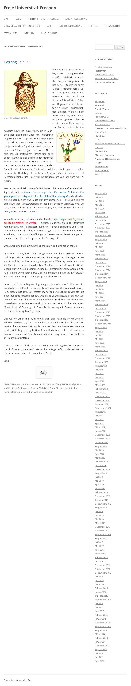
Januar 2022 (100, 392)
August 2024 (101, 281)
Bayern (34, 388)
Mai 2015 (99, 607)
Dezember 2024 (102, 266)
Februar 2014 (101, 637)
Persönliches (10, 33)
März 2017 (100, 553)
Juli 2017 (99, 542)
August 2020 (101, 446)
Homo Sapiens (102, 132)
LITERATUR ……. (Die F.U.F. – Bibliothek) (22, 26)
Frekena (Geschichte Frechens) (43, 19)
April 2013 (99, 660)
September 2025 (103, 235)
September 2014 (103, 626)
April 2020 (99, 454)
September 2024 (103, 277)
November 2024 (102, 270)
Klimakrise (100, 135)
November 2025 (102, 227)
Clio (49, 26)
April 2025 (99, 250)
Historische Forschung (70, 26)
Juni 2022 (99, 373)
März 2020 (100, 457)
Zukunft (99, 174)
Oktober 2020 (101, 442)
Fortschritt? (100, 70)
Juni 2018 (99, 515)
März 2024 (100, 300)
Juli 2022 (99, 369)
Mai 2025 (99, 247)
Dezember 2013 (102, 645)
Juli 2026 (99, 197)
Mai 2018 (99, 519)
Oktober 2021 (101, 404)
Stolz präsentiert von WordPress (18, 680)
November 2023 (102, 316)
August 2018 (101, 507)
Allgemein (76, 384)
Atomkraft (100, 105)
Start (6, 19)
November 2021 (102, 400)
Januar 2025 (100, 262)
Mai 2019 (99, 480)
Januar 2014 (100, 641)
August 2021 (101, 411)
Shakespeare (101, 166)
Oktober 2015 (101, 595)
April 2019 (99, 484)
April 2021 (99, 423)
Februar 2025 (101, 258)
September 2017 (103, 534)
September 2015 (103, 599)
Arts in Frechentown (76, 19)
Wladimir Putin (102, 170)
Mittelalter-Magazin (104, 155)
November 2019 (102, 469)
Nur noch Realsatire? (105, 82)
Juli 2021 (99, 415)
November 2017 (102, 530)
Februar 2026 (101, 216)
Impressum (29, 33)
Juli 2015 (99, 603)
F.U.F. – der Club (49, 33)
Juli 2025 (99, 243)
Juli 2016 (99, 576)
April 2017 (99, 549)
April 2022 (99, 381)
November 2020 (102, 438)
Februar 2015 (101, 615)
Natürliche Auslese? (104, 74)
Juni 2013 (99, 657)
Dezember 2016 (102, 565)
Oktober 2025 (101, 231)
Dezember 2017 (102, 526)
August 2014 (101, 630)
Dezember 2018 (102, 496)
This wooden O (112, 26)
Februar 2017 (101, 557)
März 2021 (100, 427)
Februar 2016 (101, 588)
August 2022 (101, 365)
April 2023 (99, 342)
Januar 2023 (100, 354)
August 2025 (101, 239)
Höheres (93, 26)
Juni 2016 (99, 580)
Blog (18, 19)
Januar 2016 (100, 592)
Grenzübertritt (57, 388)
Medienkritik (101, 151)
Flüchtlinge (44, 388)
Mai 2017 (99, 546)
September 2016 (103, 572)
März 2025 (100, 254)
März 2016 (100, 584)
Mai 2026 (99, 204)
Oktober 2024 (101, 273)
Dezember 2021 (102, 396)
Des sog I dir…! (16, 61)
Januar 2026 (100, 220)
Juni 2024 (99, 289)
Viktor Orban (27, 391)
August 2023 (101, 327)
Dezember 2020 (102, 434)
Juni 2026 (99, 201)
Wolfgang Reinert (60, 384)
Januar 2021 (100, 431)
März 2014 (100, 634)
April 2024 (99, 296)
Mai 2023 (99, 339)
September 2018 (103, 503)
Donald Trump (102, 109)
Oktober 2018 (101, 500)
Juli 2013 (99, 653)
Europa (98, 112)
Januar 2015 (100, 618)
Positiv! (98, 162)
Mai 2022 (99, 377)
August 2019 (101, 473)
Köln (97, 139)
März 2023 (100, 346)
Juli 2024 (99, 285)
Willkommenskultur (43, 391)
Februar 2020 (101, 461)
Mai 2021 (99, 419)
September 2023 (103, 323)
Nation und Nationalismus (107, 158)
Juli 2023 (99, 331)
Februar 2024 (101, 304)
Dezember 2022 (102, 358)
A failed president (103, 66)
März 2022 (100, 385)
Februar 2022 (101, 388)
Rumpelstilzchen (12, 391)
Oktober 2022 (101, 362)
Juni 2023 (99, 335)
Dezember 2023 (102, 312)
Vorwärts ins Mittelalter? (106, 78)
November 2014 (102, 622)
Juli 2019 (99, 477)
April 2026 (99, 208)
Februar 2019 (101, 492)
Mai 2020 (99, 450)
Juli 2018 (99, 511)
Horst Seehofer (72, 388)
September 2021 (103, 408)
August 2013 (101, 649)
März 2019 (100, 488)
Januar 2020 (100, 465)
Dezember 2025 (102, 224)
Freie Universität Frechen (30, 8)
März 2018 (100, 523)
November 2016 (102, 569)
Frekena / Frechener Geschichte (110, 128)
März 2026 (100, 212)
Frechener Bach (102, 124)
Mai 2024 (99, 293)
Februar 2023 (101, 350)
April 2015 (99, 611)
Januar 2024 (100, 308)
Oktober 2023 (101, 319)
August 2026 (101, 193)
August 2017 (101, 538)
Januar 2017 (100, 561)
